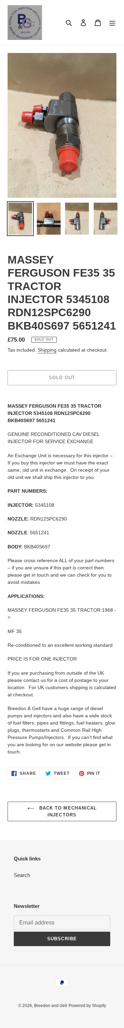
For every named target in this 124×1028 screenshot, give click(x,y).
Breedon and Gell (50, 1005)
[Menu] (112, 22)
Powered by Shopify (87, 1005)
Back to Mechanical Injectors (67, 811)
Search (22, 875)
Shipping (47, 350)
